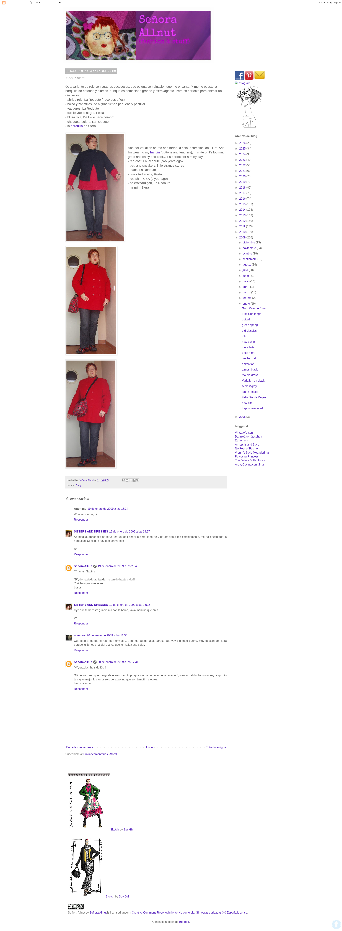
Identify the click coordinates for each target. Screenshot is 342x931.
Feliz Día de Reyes (254, 397)
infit (244, 336)
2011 (242, 226)
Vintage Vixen (244, 432)
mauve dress (250, 375)
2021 (242, 170)
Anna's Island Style (247, 444)
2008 (242, 416)
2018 (242, 187)
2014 (242, 209)
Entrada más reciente (79, 747)
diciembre (249, 242)
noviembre (250, 248)
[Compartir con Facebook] (134, 480)
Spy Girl (128, 829)
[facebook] (239, 79)
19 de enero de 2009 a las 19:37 (129, 531)
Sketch (114, 829)
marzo (247, 292)
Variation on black (253, 380)
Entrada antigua (216, 747)
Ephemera (241, 440)
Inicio (149, 747)
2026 (242, 143)
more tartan (249, 347)
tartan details (250, 391)
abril (246, 286)
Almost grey (249, 386)
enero (247, 303)
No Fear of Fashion (247, 448)
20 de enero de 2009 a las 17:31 (118, 661)
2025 (242, 148)
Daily (78, 485)
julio (246, 270)
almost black (250, 369)
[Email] (259, 79)
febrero (247, 297)
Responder (81, 519)
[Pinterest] (249, 79)
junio (246, 275)
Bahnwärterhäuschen (248, 436)
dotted (246, 319)
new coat (247, 402)
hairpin (155, 152)
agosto (247, 264)
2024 (242, 154)
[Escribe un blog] (127, 480)
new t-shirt (248, 341)
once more (248, 352)
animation (248, 364)
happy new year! (252, 408)
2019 (242, 181)
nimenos (80, 635)
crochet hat (249, 358)
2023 (242, 159)
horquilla (77, 126)
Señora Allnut (83, 566)
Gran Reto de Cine (254, 308)
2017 (242, 193)
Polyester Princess (247, 456)
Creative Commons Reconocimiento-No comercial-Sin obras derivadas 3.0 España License (189, 912)
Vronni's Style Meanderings (252, 452)
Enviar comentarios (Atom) (100, 754)
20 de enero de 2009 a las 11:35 (107, 635)
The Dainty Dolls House (250, 460)
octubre (248, 253)
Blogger (184, 921)
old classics (249, 330)
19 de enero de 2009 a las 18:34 (107, 508)
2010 (242, 231)
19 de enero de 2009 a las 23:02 (129, 604)
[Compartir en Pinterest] (137, 480)
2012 (242, 220)
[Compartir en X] (130, 480)
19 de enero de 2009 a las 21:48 (118, 566)
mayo (246, 281)
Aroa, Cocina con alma (249, 464)
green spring (250, 324)
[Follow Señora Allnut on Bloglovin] (249, 127)
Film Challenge (251, 313)
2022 (242, 165)
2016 (242, 198)
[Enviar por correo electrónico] (123, 480)
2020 (242, 176)
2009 (242, 237)
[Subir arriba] (336, 925)
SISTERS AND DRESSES (91, 531)
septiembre (250, 259)
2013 (242, 215)
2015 (242, 204)
